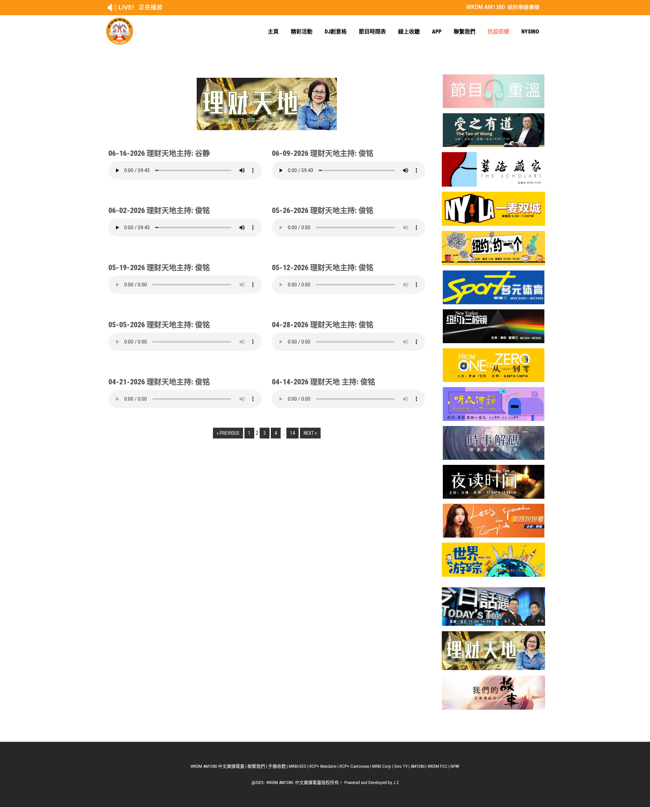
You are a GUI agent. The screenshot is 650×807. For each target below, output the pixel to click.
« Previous (228, 433)
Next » (310, 433)
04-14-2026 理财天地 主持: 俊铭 (323, 382)
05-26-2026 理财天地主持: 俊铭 (322, 210)
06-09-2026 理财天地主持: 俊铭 (322, 153)
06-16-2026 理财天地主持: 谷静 (159, 153)
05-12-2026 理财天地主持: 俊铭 (322, 267)
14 (292, 433)
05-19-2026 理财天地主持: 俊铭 (159, 267)
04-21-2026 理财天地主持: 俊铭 (159, 382)
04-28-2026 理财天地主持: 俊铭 (322, 325)
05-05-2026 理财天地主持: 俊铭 (159, 325)
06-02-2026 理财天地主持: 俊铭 (159, 210)
